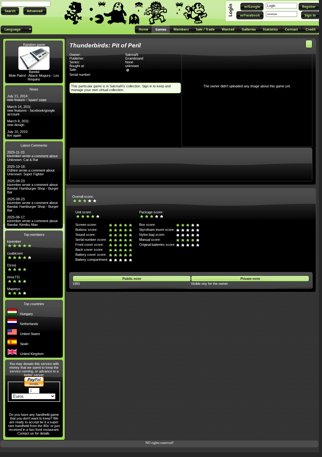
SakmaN (131, 54)
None (129, 62)
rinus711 (13, 277)
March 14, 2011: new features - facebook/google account (31, 110)
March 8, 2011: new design (18, 123)
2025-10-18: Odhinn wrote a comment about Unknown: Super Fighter (30, 170)
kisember (14, 241)
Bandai (34, 72)
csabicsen (15, 253)
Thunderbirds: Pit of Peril (105, 45)
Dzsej (11, 265)
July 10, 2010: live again (17, 133)
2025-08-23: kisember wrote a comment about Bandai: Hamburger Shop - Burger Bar (33, 186)
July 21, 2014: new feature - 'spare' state (26, 98)
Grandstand (134, 58)
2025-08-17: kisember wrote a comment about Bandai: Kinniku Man (32, 220)
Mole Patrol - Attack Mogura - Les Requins (34, 77)
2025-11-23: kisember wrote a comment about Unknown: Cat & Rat (32, 156)
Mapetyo (13, 289)
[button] (10, 11)
